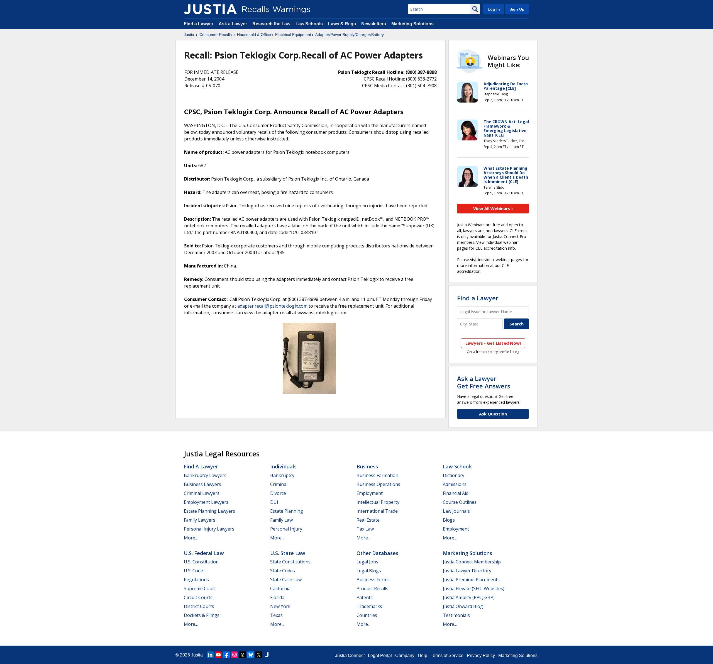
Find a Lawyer (198, 23)
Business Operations (378, 484)
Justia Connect (350, 655)
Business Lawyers (202, 484)
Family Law (281, 520)
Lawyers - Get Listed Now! (493, 343)
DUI (274, 502)
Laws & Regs (342, 23)
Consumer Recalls (215, 34)
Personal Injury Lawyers (209, 529)
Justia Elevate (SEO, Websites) (473, 588)
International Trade (377, 511)
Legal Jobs (367, 562)
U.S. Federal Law (204, 553)
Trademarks (369, 606)
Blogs (449, 520)
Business (367, 466)
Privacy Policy (481, 655)
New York (280, 606)
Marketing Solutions (412, 23)
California (280, 588)
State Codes (282, 571)
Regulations (196, 580)
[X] (258, 654)
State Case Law (286, 580)
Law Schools (309, 23)
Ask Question (493, 414)
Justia (189, 34)
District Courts (199, 606)
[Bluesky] (250, 654)
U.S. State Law (287, 553)
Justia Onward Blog (463, 606)
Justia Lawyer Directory (467, 571)
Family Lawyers (199, 520)
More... (191, 538)
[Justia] (210, 9)
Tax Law (365, 529)
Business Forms (373, 580)
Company (404, 655)
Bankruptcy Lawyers (205, 475)
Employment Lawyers (206, 502)
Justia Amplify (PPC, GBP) (469, 597)
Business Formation (377, 475)
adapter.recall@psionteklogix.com (272, 306)
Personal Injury (286, 529)
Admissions (455, 484)
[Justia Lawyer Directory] (266, 654)
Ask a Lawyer (233, 23)
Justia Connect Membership (472, 562)
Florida (277, 597)
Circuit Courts (198, 597)
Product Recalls (372, 588)
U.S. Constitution (201, 562)
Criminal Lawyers (201, 493)
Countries (366, 615)
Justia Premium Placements (471, 580)
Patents (364, 597)
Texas (276, 615)
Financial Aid (455, 493)
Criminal (278, 484)
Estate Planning (286, 511)
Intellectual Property (377, 502)
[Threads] (242, 654)
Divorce (278, 493)
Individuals (283, 466)
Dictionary (453, 475)
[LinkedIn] (210, 654)
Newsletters (373, 23)
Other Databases (377, 553)
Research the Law (271, 23)
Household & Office (254, 34)
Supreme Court (200, 588)
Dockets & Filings (201, 615)
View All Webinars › (493, 208)
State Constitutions (290, 562)
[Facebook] (226, 654)
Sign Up (516, 9)
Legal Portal (380, 655)
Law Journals (456, 511)
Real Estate (368, 520)
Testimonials (456, 615)
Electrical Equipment (293, 34)
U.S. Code (193, 571)
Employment (369, 493)
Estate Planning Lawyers (209, 511)
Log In (494, 9)
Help (422, 655)
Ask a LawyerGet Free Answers (483, 382)
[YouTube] (218, 654)
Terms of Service (447, 655)
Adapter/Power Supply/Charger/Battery (349, 34)
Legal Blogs (368, 571)
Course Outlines (460, 502)
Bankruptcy (282, 475)
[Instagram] (234, 654)
